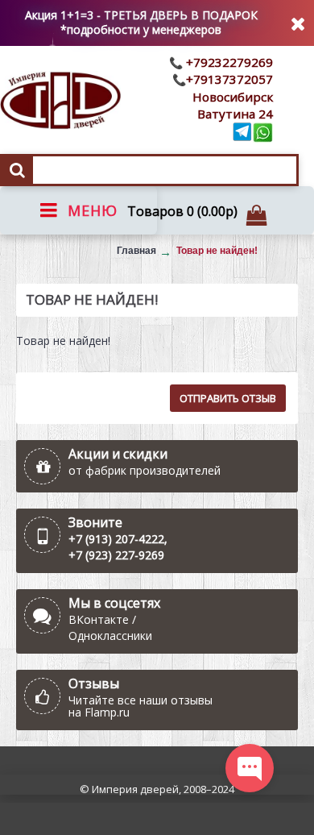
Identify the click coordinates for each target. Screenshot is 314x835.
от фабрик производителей (144, 470)
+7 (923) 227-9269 (116, 555)
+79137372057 (229, 79)
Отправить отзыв (228, 398)
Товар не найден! (217, 250)
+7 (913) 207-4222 (116, 538)
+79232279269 (228, 62)
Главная (136, 250)
